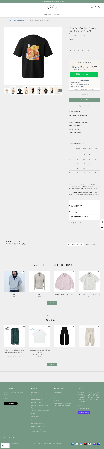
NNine (9, 20)
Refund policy (58, 398)
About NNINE (35, 392)
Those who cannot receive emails (40, 410)
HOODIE (54, 12)
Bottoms (71, 12)
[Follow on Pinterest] (13, 437)
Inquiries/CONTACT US (37, 426)
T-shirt (47, 12)
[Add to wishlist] (47, 272)
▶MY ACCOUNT (95, 12)
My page (33, 408)
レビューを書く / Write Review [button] (75, 244)
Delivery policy (58, 392)
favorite (33, 413)
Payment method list (36, 399)
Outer (34, 12)
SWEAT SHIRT (62, 12)
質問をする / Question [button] (91, 244)
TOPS (41, 12)
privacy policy (57, 400)
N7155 (64, 349)
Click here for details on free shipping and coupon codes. (52, 1)
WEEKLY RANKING (17, 12)
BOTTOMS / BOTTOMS (60, 265)
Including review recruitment (38, 423)
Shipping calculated (80, 36)
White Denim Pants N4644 (89, 349)
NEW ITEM (27, 12)
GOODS (86, 12)
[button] (7, 91)
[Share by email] (80, 223)
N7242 (39, 294)
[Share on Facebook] (73, 223)
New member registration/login (39, 405)
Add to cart (84, 95)
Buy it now (84, 100)
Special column (35, 416)
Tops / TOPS (38, 265)
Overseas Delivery (36, 402)
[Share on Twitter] (75, 223)
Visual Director (47, 14)
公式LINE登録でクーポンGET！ (39, 432)
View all (52, 302)
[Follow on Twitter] (5, 437)
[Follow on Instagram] (9, 437)
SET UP (79, 12)
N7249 (14, 294)
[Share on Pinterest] (78, 223)
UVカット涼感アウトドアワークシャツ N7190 (89, 294)
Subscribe (11, 403)
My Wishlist (57, 14)
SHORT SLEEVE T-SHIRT (20, 20)
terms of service (58, 395)
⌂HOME (7, 12)
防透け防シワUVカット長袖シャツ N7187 (64, 294)
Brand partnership (36, 429)
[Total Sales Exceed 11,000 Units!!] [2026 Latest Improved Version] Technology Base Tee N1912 (39, 350)
